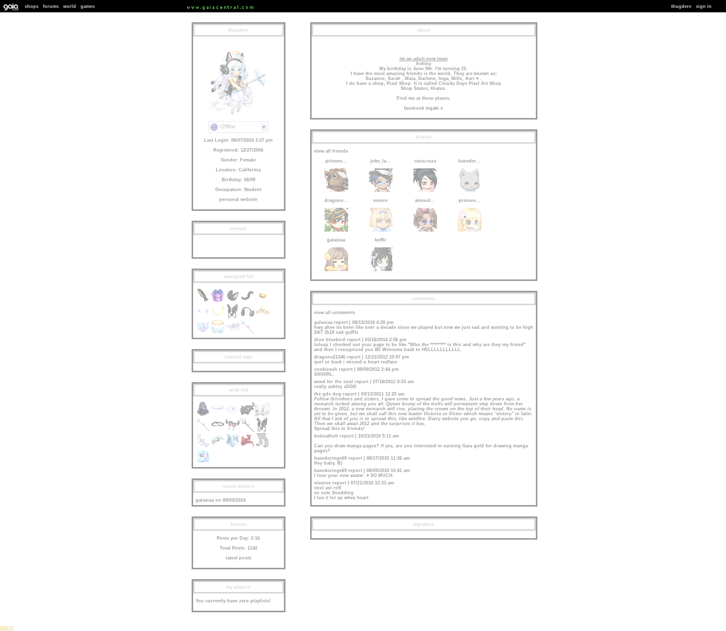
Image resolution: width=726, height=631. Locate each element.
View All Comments (334, 312)
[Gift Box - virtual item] (217, 301)
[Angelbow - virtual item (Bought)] (203, 446)
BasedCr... (469, 160)
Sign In (704, 6)
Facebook (414, 108)
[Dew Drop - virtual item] (232, 332)
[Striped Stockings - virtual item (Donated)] (262, 446)
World (69, 6)
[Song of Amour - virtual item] (203, 332)
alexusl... (425, 200)
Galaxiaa (205, 500)
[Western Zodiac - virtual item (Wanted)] (203, 462)
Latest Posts (238, 557)
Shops (32, 6)
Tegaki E (434, 108)
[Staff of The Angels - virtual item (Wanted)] (203, 430)
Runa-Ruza (425, 160)
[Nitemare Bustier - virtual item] (232, 317)
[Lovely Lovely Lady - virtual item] (262, 317)
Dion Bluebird (329, 339)
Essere (380, 200)
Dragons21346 (329, 357)
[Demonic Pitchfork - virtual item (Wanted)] (247, 430)
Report (341, 322)
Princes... (336, 160)
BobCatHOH (326, 436)
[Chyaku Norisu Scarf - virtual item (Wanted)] (247, 446)
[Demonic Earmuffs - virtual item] (247, 317)
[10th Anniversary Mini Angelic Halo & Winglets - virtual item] (217, 332)
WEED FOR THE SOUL (333, 381)
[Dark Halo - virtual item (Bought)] (217, 430)
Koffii (380, 239)
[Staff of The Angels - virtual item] (247, 332)
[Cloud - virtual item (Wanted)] (232, 414)
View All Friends (331, 151)
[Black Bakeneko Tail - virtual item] (247, 301)
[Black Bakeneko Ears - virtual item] (232, 301)
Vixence (322, 482)
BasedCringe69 (330, 458)
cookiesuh (325, 369)
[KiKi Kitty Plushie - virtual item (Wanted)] (262, 414)
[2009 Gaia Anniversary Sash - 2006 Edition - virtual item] (203, 301)
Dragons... (336, 200)
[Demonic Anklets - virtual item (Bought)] (232, 430)
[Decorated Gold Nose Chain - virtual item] (217, 317)
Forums (51, 6)
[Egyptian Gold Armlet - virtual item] (262, 301)
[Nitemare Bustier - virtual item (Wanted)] (262, 430)
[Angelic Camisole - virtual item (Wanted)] (232, 446)
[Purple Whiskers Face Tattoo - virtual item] (203, 317)
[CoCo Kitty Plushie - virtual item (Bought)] (247, 414)
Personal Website (238, 199)
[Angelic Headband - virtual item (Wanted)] (217, 446)
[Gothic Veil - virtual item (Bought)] (203, 414)
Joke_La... (380, 160)
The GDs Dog (327, 394)
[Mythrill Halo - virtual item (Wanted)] (217, 414)
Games (88, 6)
